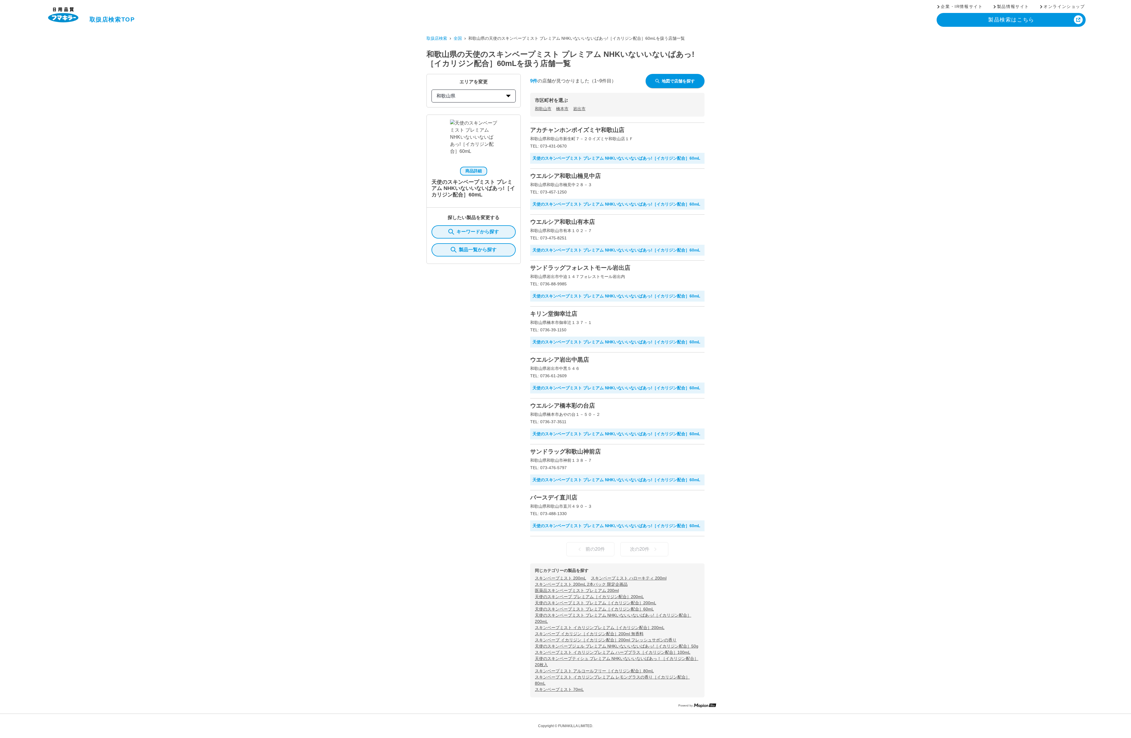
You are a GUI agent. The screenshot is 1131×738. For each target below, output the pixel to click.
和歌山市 (543, 108)
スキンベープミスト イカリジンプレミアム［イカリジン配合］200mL (599, 627)
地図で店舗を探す (678, 81)
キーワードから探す (478, 231)
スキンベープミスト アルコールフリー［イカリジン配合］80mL (594, 670)
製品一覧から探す (478, 249)
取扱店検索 (436, 38)
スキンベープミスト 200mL (560, 578)
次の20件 (639, 549)
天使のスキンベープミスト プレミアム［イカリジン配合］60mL (594, 609)
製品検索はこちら (1011, 20)
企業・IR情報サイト (962, 6)
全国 (458, 38)
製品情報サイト (1013, 6)
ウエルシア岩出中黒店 (559, 359)
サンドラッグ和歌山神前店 (565, 451)
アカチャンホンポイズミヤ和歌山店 (577, 130)
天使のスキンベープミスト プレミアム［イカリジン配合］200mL (595, 602)
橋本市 (562, 108)
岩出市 (579, 108)
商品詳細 (473, 170)
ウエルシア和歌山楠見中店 (565, 176)
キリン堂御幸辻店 (553, 313)
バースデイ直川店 (553, 497)
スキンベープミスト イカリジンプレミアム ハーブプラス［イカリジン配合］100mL (612, 652)
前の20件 (595, 549)
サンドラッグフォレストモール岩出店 (580, 267)
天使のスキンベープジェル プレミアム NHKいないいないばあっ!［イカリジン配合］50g (616, 646)
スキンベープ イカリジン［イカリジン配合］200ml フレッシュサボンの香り (606, 640)
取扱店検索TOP (112, 19)
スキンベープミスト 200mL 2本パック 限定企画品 (581, 584)
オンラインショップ (1064, 6)
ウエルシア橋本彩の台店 (562, 405)
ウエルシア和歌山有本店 (562, 222)
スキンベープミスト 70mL (559, 689)
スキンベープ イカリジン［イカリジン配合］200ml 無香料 (589, 633)
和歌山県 (445, 95)
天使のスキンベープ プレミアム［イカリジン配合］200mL (589, 596)
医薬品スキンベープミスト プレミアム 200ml (577, 590)
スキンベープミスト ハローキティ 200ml (629, 578)
